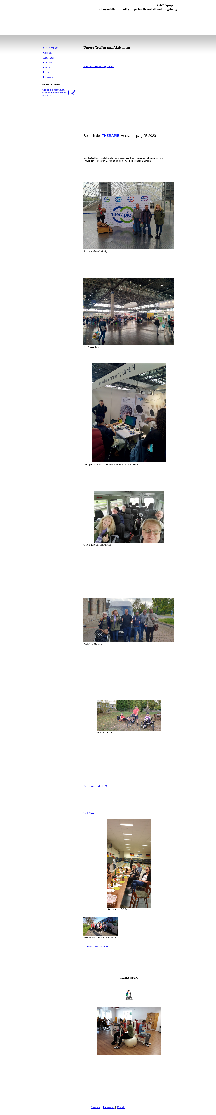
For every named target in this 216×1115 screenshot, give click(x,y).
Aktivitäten (48, 57)
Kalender (47, 62)
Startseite (95, 1107)
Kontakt (47, 67)
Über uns (47, 52)
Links (46, 72)
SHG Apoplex (50, 48)
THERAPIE (111, 136)
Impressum (48, 77)
